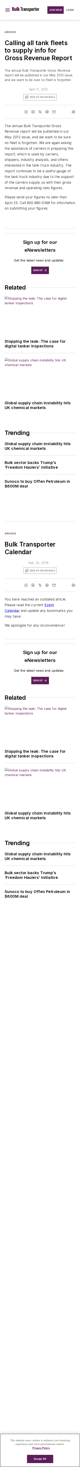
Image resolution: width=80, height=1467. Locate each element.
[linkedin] (33, 112)
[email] (54, 112)
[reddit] (47, 112)
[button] (7, 10)
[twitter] (40, 112)
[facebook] (26, 112)
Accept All (40, 1458)
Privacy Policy (41, 1448)
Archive (10, 32)
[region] (40, 1450)
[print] (73, 112)
